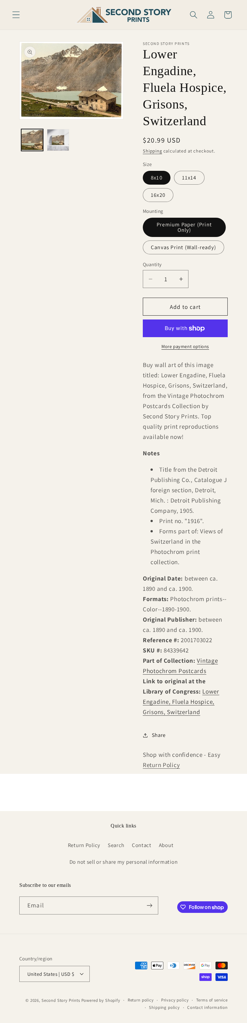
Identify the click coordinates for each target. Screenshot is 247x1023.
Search (116, 845)
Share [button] (159, 735)
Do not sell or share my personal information (123, 861)
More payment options (185, 346)
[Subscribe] (149, 905)
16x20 (158, 194)
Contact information (207, 1007)
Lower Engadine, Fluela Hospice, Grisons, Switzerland (181, 701)
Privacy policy (175, 1000)
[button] (16, 14)
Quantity (152, 264)
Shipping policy (164, 1007)
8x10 (156, 177)
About (166, 845)
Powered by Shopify (100, 1000)
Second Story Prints (60, 1000)
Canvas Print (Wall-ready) (183, 247)
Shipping (152, 151)
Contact (141, 845)
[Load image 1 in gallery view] (32, 140)
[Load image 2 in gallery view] (58, 140)
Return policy (141, 1000)
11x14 (189, 177)
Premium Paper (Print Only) (184, 227)
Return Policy (161, 765)
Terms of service (212, 1000)
